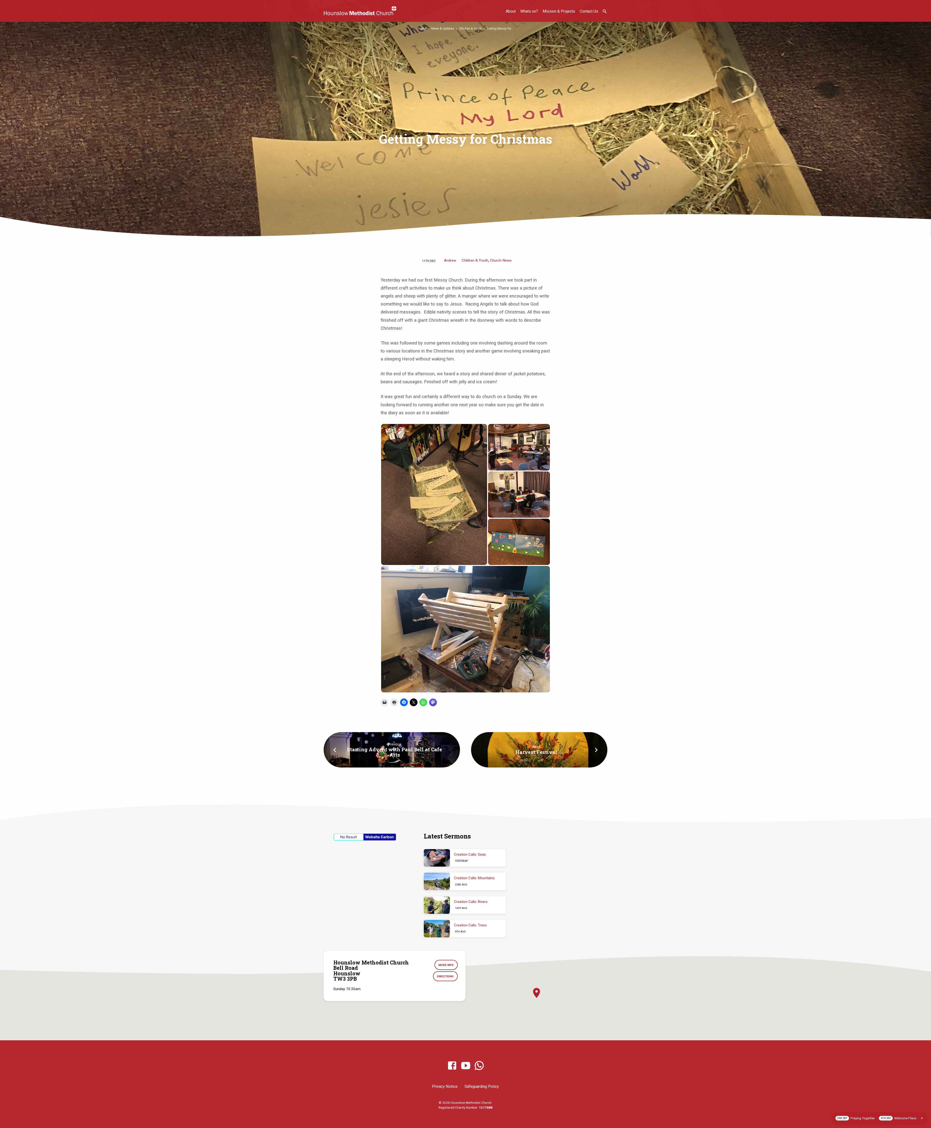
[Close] (921, 1118)
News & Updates (442, 28)
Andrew (450, 260)
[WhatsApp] (479, 1065)
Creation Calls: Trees (470, 925)
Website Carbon (379, 837)
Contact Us (589, 11)
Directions (445, 976)
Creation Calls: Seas (470, 854)
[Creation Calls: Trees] (437, 928)
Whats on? (529, 11)
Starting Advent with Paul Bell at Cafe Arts (394, 752)
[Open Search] (604, 11)
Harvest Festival (536, 752)
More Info (446, 965)
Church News (501, 260)
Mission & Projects (559, 11)
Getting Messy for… (500, 28)
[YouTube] (465, 1065)
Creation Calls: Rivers (471, 902)
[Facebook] (452, 1065)
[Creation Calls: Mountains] (437, 881)
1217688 (485, 1107)
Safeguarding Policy (482, 1086)
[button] (434, 494)
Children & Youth (470, 28)
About (511, 11)
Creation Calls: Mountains (474, 878)
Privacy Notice (444, 1086)
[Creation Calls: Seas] (437, 858)
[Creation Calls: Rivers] (437, 905)
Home (422, 28)
